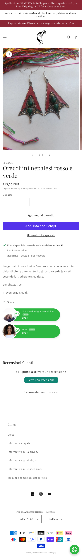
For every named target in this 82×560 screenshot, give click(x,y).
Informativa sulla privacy (23, 451)
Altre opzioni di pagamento (41, 235)
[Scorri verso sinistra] (32, 155)
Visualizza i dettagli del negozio (26, 255)
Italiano (53, 519)
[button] (5, 37)
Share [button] (10, 302)
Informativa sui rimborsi (22, 460)
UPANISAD (36, 553)
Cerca (11, 434)
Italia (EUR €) (26, 519)
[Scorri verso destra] (49, 155)
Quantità (8, 194)
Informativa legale (19, 443)
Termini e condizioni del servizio (27, 477)
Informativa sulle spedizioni (25, 469)
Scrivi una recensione (41, 380)
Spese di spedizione (27, 188)
